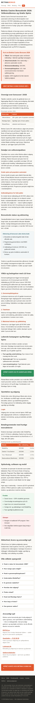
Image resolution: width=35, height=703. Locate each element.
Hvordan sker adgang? (11, 587)
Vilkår (9, 5)
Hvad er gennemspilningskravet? (14, 573)
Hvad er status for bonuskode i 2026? (16, 564)
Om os (3, 678)
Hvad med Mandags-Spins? (13, 597)
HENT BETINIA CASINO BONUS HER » (16, 86)
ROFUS (3, 681)
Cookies (22, 678)
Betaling (14, 5)
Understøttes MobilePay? (12, 578)
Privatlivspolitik (14, 678)
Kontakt (27, 678)
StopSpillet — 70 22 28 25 (11, 638)
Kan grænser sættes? (11, 606)
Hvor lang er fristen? (10, 601)
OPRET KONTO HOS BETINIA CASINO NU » (17, 667)
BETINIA (8, 2)
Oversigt (3, 5)
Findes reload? (9, 592)
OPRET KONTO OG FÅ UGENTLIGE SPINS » (17, 373)
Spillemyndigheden (9, 652)
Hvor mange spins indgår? (12, 569)
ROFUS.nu (6, 630)
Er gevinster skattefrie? (11, 583)
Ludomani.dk (7, 646)
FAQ (19, 5)
